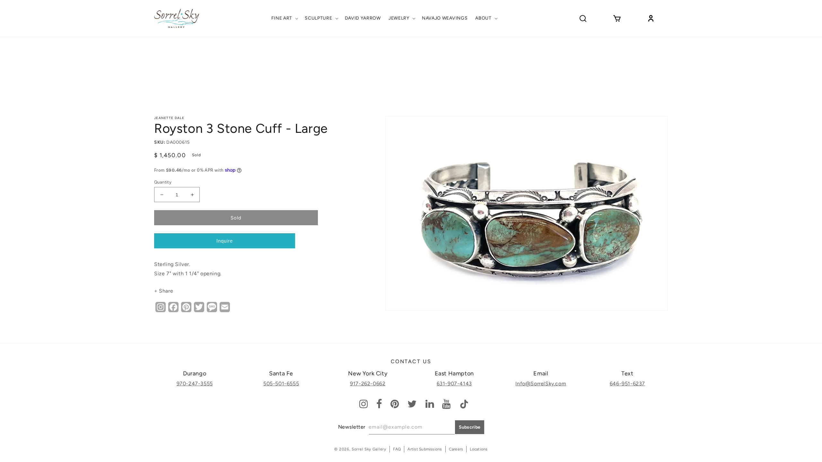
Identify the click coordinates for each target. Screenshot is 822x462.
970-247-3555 (195, 384)
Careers (456, 449)
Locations (478, 449)
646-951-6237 (627, 384)
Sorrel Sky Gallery (369, 449)
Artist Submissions (424, 449)
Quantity (162, 182)
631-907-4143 (454, 384)
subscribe (470, 427)
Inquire (224, 241)
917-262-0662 (367, 384)
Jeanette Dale (169, 118)
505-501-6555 (281, 384)
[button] (284, 18)
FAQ (397, 449)
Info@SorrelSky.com (540, 384)
